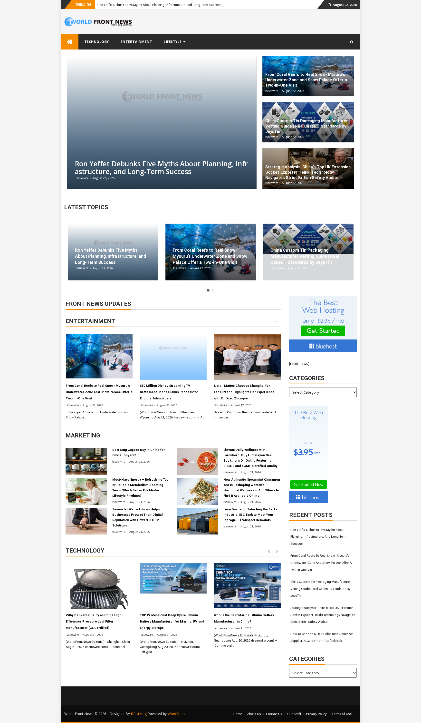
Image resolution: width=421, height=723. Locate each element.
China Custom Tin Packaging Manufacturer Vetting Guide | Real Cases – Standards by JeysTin (320, 588)
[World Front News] (69, 42)
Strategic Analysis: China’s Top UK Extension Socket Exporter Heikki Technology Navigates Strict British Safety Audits (322, 615)
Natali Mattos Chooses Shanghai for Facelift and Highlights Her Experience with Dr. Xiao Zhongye (244, 392)
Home (237, 714)
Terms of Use (342, 714)
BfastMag (139, 713)
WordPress (176, 713)
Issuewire (72, 405)
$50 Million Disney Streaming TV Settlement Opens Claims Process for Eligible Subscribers (169, 392)
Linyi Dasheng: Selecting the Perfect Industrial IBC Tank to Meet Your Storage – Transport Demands (251, 514)
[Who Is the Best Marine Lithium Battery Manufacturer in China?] (247, 585)
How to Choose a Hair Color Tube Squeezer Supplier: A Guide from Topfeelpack (321, 637)
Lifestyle (173, 41)
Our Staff (294, 714)
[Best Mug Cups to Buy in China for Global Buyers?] (86, 461)
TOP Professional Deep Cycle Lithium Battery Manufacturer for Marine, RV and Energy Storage (172, 621)
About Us (254, 714)
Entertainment (136, 41)
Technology (96, 41)
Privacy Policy (316, 714)
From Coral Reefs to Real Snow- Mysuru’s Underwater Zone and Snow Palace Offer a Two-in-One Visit (99, 392)
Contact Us (274, 714)
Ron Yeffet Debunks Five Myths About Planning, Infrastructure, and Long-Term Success (159, 5)
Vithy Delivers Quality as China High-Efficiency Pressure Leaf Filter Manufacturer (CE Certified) (94, 621)
